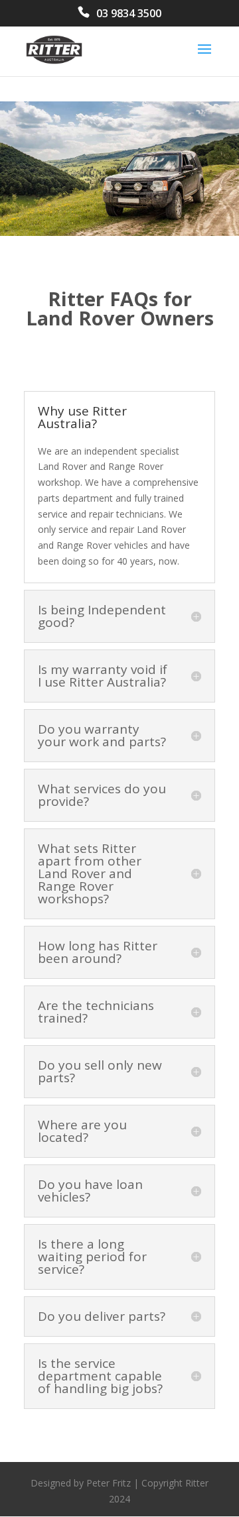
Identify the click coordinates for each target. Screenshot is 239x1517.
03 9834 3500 (128, 14)
